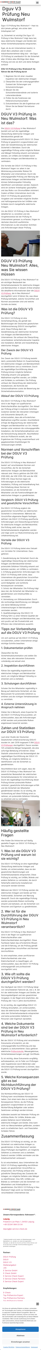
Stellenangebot (9, 1265)
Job (4, 1268)
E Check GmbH (9, 1273)
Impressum (34, 1347)
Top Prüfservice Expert (13, 1295)
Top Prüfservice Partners (14, 1298)
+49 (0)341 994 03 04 (13, 1224)
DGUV (6, 1259)
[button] (37, 1304)
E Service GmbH (10, 1270)
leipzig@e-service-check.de (15, 1229)
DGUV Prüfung (9, 1257)
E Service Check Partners (14, 1279)
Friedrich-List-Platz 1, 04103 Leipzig (18, 1222)
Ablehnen (20, 1335)
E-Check (7, 1292)
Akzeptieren (20, 1329)
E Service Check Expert (14, 1276)
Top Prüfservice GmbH (13, 1301)
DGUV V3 (7, 1262)
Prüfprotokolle (17, 1051)
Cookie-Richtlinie (8, 1347)
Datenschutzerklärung (23, 1347)
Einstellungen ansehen (20, 1342)
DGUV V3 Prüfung (12, 128)
